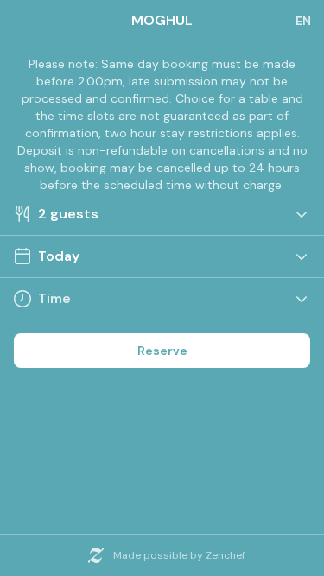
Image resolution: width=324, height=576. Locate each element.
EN (303, 20)
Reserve (162, 350)
